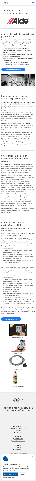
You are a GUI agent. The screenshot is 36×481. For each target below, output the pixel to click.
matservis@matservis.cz (18, 441)
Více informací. (13, 470)
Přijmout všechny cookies (10, 474)
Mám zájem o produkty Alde (13, 69)
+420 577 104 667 (18, 439)
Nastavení (22, 474)
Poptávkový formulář (11, 319)
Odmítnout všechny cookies (9, 477)
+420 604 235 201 (18, 449)
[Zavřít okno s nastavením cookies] (33, 456)
